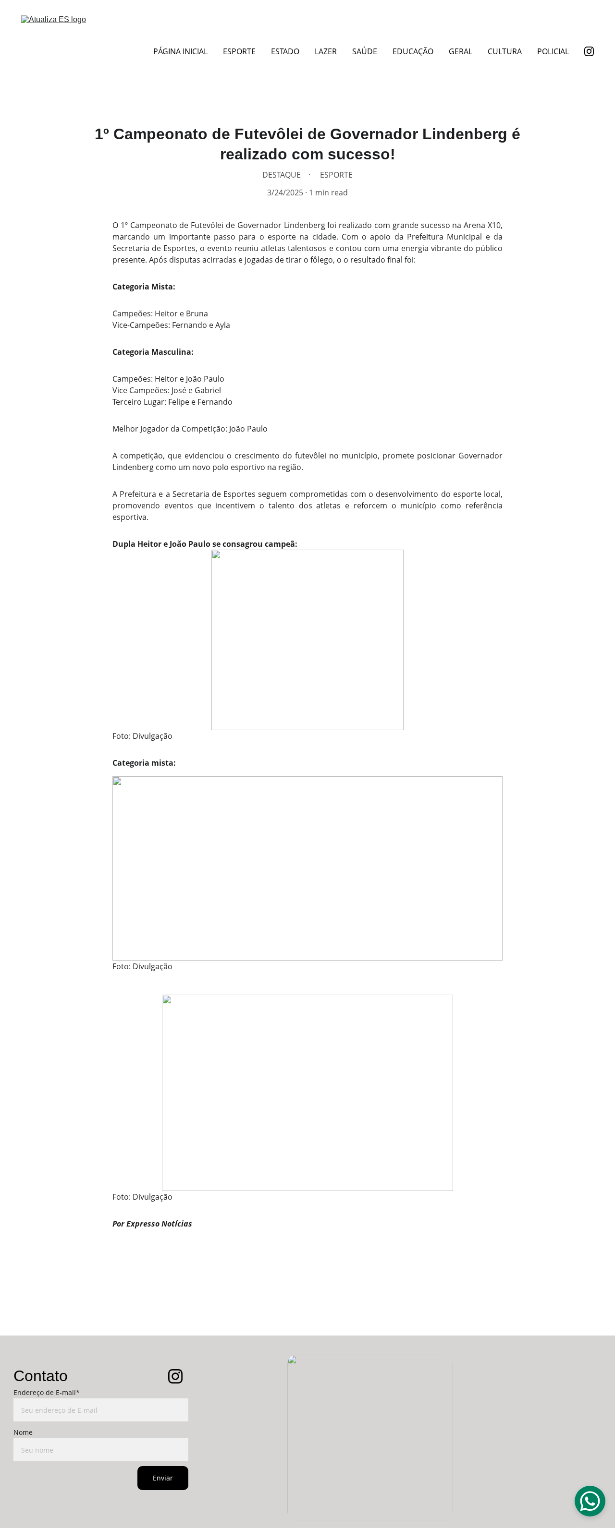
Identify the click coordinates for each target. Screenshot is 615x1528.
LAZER (326, 51)
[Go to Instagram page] (589, 51)
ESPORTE (239, 51)
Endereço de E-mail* (46, 1392)
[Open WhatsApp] (590, 1501)
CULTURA (505, 51)
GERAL (460, 51)
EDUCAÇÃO (413, 51)
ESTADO (285, 51)
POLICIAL (553, 51)
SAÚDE (364, 51)
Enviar (163, 1477)
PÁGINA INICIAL (180, 51)
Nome (23, 1432)
